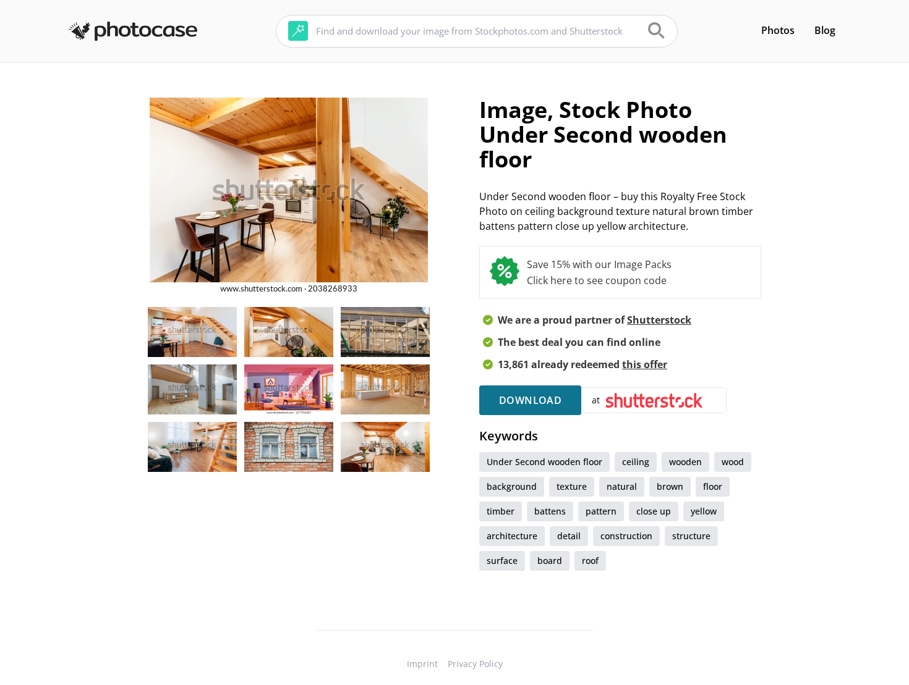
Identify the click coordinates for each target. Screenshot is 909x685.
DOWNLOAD (530, 400)
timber (500, 511)
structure (691, 536)
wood (733, 462)
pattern (601, 511)
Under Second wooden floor (544, 462)
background (512, 486)
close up (653, 511)
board (549, 560)
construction (626, 536)
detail (569, 536)
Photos (778, 30)
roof (590, 560)
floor (712, 486)
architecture (512, 536)
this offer (644, 364)
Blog (824, 30)
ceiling (635, 462)
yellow (704, 511)
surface (502, 560)
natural (622, 486)
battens (550, 511)
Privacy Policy (475, 664)
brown (670, 486)
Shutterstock (659, 320)
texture (572, 486)
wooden (685, 462)
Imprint (422, 664)
